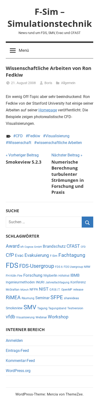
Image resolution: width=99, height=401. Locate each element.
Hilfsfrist (63, 275)
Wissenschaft (19, 142)
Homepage (47, 110)
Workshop (58, 317)
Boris (48, 83)
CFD (19, 136)
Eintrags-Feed (17, 350)
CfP (10, 255)
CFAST (73, 246)
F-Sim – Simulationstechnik (49, 17)
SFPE (56, 297)
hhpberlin (50, 275)
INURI (40, 282)
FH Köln (11, 275)
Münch (24, 289)
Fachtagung (71, 255)
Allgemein (68, 83)
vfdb (10, 317)
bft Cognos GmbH (31, 246)
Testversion (75, 308)
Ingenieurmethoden (20, 282)
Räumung (28, 298)
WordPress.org (18, 370)
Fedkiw (34, 136)
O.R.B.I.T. (55, 289)
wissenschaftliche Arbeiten (59, 142)
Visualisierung (57, 136)
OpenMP (66, 289)
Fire (19, 275)
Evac (19, 255)
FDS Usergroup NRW (77, 267)
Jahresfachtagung (57, 282)
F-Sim (53, 256)
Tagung (42, 308)
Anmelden (14, 340)
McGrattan (12, 289)
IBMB (75, 275)
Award (12, 246)
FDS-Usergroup (36, 266)
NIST (44, 289)
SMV (30, 307)
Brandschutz (54, 246)
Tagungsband (57, 308)
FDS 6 (59, 267)
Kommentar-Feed (20, 360)
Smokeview (14, 308)
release (78, 289)
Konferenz (78, 282)
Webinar (41, 317)
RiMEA (13, 297)
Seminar (42, 298)
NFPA (34, 289)
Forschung (33, 275)
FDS (12, 265)
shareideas (71, 298)
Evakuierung (37, 255)
